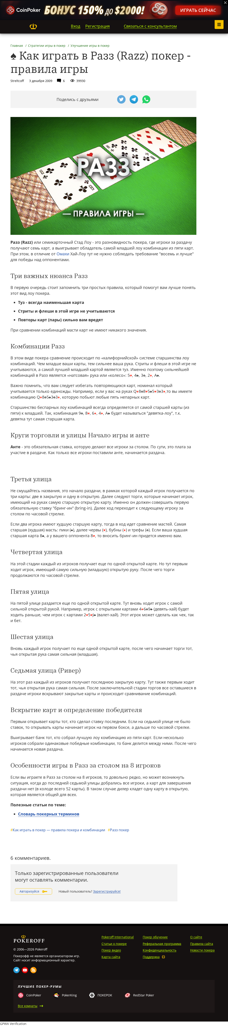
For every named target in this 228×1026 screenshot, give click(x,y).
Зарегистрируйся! (107, 891)
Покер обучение (155, 937)
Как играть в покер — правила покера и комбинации (57, 829)
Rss (33, 970)
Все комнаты (27, 1006)
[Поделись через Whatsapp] (146, 99)
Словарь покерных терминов (48, 814)
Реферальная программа (162, 944)
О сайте (196, 937)
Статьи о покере (114, 944)
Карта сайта (111, 957)
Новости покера (202, 950)
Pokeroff (33, 26)
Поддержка (151, 957)
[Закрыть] (225, 2)
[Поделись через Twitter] (121, 99)
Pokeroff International (118, 937)
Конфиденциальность (159, 950)
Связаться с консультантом (150, 26)
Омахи (63, 253)
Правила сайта (201, 944)
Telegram (16, 970)
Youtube (25, 970)
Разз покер (118, 829)
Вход (75, 26)
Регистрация (97, 26)
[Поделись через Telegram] (134, 99)
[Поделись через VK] (109, 99)
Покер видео (111, 950)
